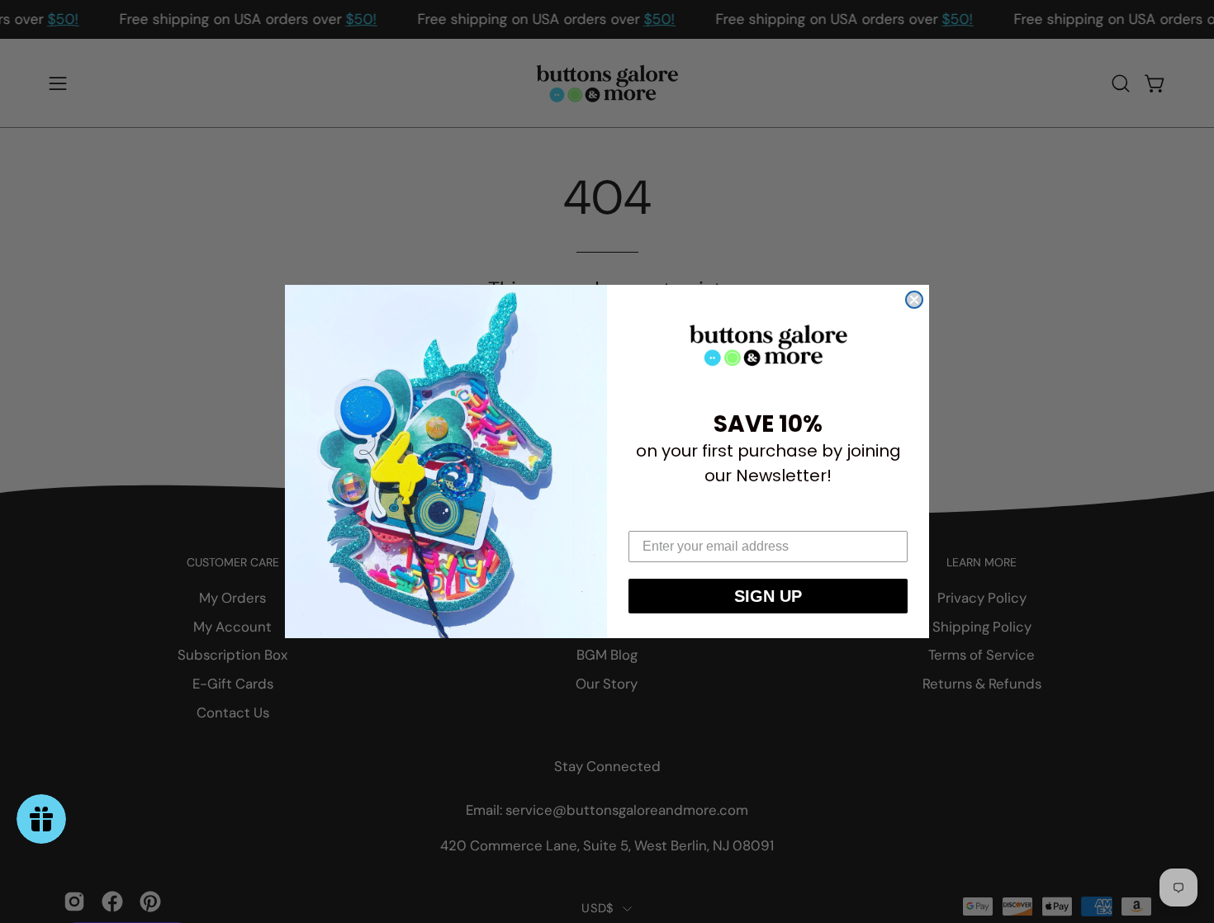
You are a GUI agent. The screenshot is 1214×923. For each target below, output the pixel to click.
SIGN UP (768, 596)
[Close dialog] (914, 299)
